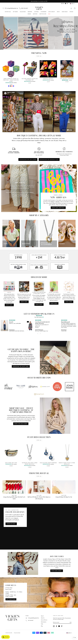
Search (42, 616)
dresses (52, 201)
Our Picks (35, 13)
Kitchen (71, 11)
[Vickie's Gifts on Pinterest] (61, 626)
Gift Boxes (15, 11)
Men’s (58, 11)
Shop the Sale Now (20, 423)
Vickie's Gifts (39, 8)
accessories (51, 564)
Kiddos (29, 13)
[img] (39, 315)
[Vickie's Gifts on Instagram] (54, 626)
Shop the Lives (42, 13)
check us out (11, 523)
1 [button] (34, 49)
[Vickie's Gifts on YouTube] (59, 626)
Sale (49, 13)
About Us (42, 618)
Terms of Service (44, 620)
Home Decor (64, 11)
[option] (39, 1)
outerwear (57, 201)
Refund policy (43, 622)
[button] (9, 82)
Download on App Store (28, 159)
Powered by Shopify (17, 632)
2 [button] (43, 49)
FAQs (42, 624)
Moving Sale (8, 11)
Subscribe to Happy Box (21, 366)
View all (39, 56)
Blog (42, 626)
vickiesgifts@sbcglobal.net (12, 8)
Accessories (43, 11)
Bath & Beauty (52, 11)
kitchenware (65, 564)
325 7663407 (30, 620)
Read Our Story (57, 570)
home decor (55, 138)
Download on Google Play (49, 159)
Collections (23, 11)
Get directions (10, 599)
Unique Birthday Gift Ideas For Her (64, 497)
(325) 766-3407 (24, 8)
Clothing (36, 11)
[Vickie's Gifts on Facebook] (56, 626)
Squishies (30, 11)
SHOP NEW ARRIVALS (58, 207)
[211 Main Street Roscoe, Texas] (39, 592)
